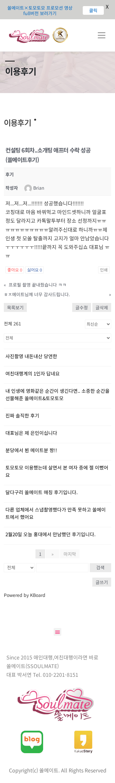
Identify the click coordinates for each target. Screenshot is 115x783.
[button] (57, 632)
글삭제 (102, 307)
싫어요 (34, 270)
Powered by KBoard (24, 595)
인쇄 (104, 270)
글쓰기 (102, 582)
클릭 (92, 10)
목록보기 (15, 307)
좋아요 (14, 270)
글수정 (81, 307)
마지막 (70, 554)
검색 (100, 567)
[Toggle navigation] (101, 35)
